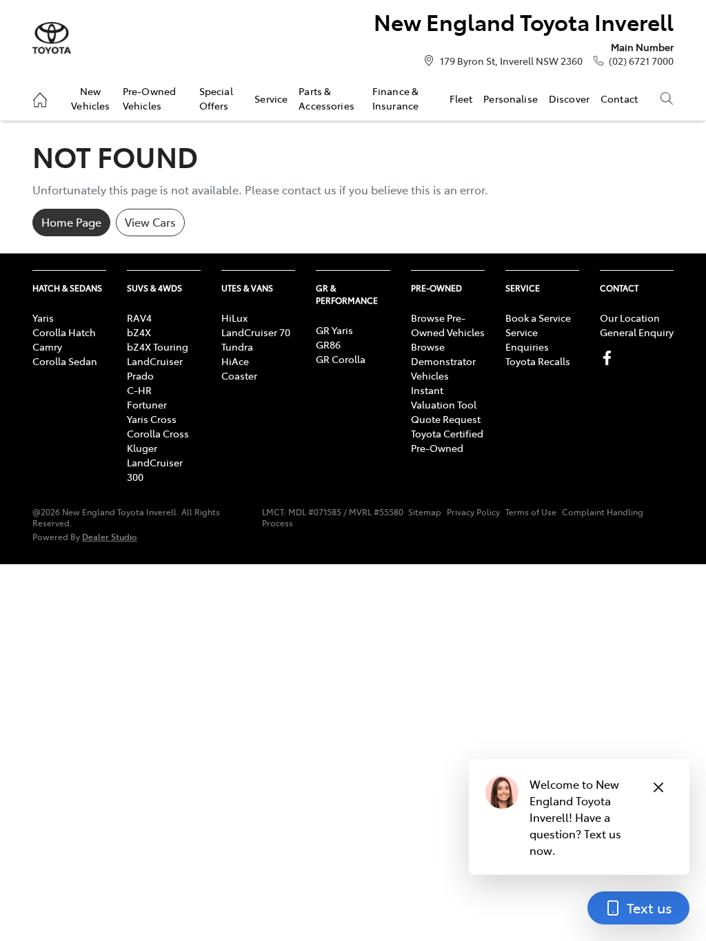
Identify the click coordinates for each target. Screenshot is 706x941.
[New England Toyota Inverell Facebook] (610, 358)
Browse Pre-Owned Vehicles (448, 325)
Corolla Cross (158, 433)
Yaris (43, 317)
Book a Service (538, 317)
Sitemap (424, 511)
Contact (619, 98)
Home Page (71, 221)
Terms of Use (530, 511)
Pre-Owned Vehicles (149, 98)
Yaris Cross (151, 419)
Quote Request (446, 419)
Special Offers (216, 98)
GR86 (328, 344)
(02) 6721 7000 (641, 61)
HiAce (235, 361)
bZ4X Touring (157, 346)
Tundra (237, 346)
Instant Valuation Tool (443, 397)
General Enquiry (637, 332)
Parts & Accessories (326, 98)
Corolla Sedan (64, 361)
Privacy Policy (473, 511)
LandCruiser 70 (255, 332)
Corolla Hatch (64, 332)
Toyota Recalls (537, 361)
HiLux (234, 317)
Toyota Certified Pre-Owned (447, 440)
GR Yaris (334, 330)
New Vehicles (90, 98)
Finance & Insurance (395, 98)
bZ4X (139, 332)
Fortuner (147, 404)
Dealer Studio (109, 536)
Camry (47, 346)
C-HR (139, 390)
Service (271, 98)
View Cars (150, 221)
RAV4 (139, 317)
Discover (569, 98)
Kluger (142, 448)
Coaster (239, 375)
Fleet (461, 98)
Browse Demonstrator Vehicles (443, 361)
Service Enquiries (527, 339)
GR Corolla (340, 359)
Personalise (510, 98)
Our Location (630, 317)
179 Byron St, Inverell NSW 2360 (511, 61)
